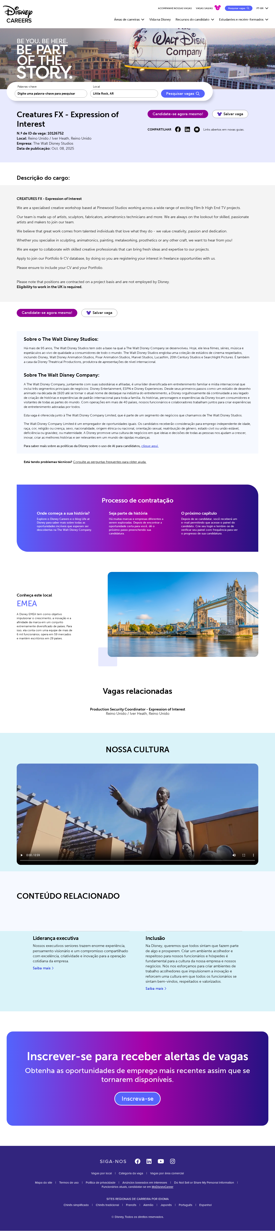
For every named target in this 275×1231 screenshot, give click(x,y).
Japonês (166, 1205)
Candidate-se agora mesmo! (178, 114)
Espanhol (205, 1205)
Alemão (148, 1205)
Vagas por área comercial (167, 1173)
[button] (230, 114)
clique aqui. (150, 446)
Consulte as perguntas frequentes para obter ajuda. (109, 462)
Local (96, 86)
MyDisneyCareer (162, 1187)
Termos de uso (69, 1182)
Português (185, 1205)
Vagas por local (101, 1173)
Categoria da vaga (131, 1173)
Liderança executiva (56, 938)
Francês (131, 1205)
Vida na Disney (160, 19)
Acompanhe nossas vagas (175, 8)
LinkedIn (187, 129)
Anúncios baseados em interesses (144, 1182)
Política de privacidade (100, 1182)
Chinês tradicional (107, 1205)
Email (197, 129)
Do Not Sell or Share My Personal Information (204, 1182)
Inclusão (155, 938)
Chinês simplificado (76, 1205)
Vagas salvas (204, 8)
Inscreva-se (138, 1098)
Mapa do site (43, 1182)
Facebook (178, 129)
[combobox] (124, 94)
